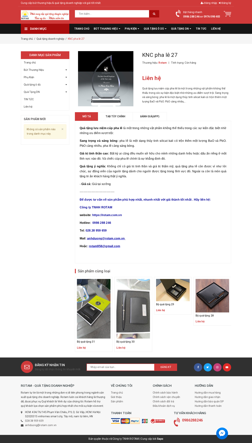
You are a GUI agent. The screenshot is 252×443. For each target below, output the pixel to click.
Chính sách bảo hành (165, 392)
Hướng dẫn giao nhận (207, 397)
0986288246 (192, 420)
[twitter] (208, 367)
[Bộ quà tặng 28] (212, 301)
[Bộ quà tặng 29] (173, 296)
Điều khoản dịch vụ (164, 405)
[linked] (227, 367)
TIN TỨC (29, 99)
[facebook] (198, 367)
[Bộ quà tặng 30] (133, 314)
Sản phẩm (117, 401)
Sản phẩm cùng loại (94, 271)
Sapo (160, 438)
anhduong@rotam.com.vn (40, 425)
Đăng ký (226, 2)
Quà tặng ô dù (32, 84)
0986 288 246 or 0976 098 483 (201, 16)
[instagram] (217, 367)
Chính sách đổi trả (163, 401)
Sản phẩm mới (35, 119)
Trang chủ (30, 62)
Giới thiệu (116, 397)
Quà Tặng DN (32, 91)
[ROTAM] (115, 421)
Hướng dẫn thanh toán (208, 405)
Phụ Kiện (29, 77)
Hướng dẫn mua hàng (208, 392)
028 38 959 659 (34, 420)
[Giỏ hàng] (227, 13)
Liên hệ (28, 106)
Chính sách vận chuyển (166, 397)
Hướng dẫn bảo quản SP (209, 401)
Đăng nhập (210, 2)
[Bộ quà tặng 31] (94, 314)
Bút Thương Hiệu (34, 69)
